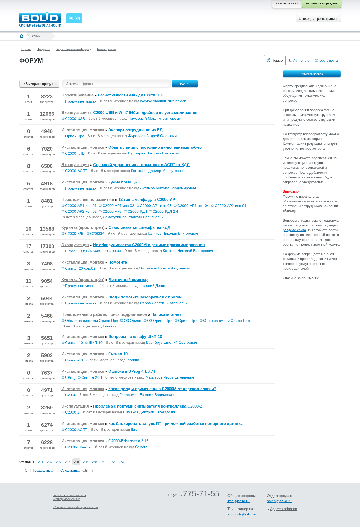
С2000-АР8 (112, 211)
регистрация (327, 19)
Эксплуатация (75, 112)
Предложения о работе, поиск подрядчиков (104, 314)
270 (94, 461)
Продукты (43, 49)
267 (67, 461)
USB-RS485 (91, 251)
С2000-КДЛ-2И (165, 211)
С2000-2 (72, 412)
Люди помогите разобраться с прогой (145, 297)
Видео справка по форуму (73, 49)
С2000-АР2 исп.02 (81, 211)
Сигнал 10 (118, 354)
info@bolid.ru (238, 501)
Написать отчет (166, 314)
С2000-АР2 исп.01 (230, 206)
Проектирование (77, 95)
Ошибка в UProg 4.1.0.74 (131, 371)
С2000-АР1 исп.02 (118, 206)
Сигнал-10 (74, 343)
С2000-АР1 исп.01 (81, 206)
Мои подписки (106, 49)
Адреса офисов (283, 509)
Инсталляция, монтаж (82, 130)
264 (40, 461)
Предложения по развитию (87, 199)
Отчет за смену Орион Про (226, 320)
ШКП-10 (96, 343)
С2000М (97, 233)
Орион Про (74, 136)
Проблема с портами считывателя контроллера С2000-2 (147, 406)
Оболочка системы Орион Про (91, 320)
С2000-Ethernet (78, 447)
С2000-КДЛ (137, 211)
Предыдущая (43, 470)
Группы (26, 49)
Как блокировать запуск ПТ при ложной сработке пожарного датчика (175, 423)
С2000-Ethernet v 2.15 (128, 441)
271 (103, 461)
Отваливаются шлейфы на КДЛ (140, 227)
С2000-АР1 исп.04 (193, 206)
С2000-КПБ (75, 153)
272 (112, 461)
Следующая (70, 470)
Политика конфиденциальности (75, 507)
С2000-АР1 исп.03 (156, 206)
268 (76, 461)
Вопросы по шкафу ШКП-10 (135, 336)
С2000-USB (75, 119)
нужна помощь (122, 182)
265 (49, 461)
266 (58, 461)
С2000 (70, 395)
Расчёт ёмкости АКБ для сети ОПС (131, 95)
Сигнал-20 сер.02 (80, 268)
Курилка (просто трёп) (82, 227)
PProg (70, 251)
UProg (70, 377)
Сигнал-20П (91, 377)
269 (85, 461)
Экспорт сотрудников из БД (135, 130)
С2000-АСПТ (76, 171)
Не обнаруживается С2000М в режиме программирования (149, 245)
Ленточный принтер (128, 279)
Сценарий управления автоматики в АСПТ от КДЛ (141, 164)
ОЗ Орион (132, 320)
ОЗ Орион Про (159, 320)
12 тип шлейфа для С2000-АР (146, 199)
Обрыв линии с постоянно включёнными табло (155, 147)
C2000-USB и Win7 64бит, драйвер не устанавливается (145, 112)
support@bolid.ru (241, 514)
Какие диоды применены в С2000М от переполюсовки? (162, 388)
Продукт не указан (81, 101)
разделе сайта (294, 230)
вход (307, 19)
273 (121, 461)
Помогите (117, 262)
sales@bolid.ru (279, 501)
